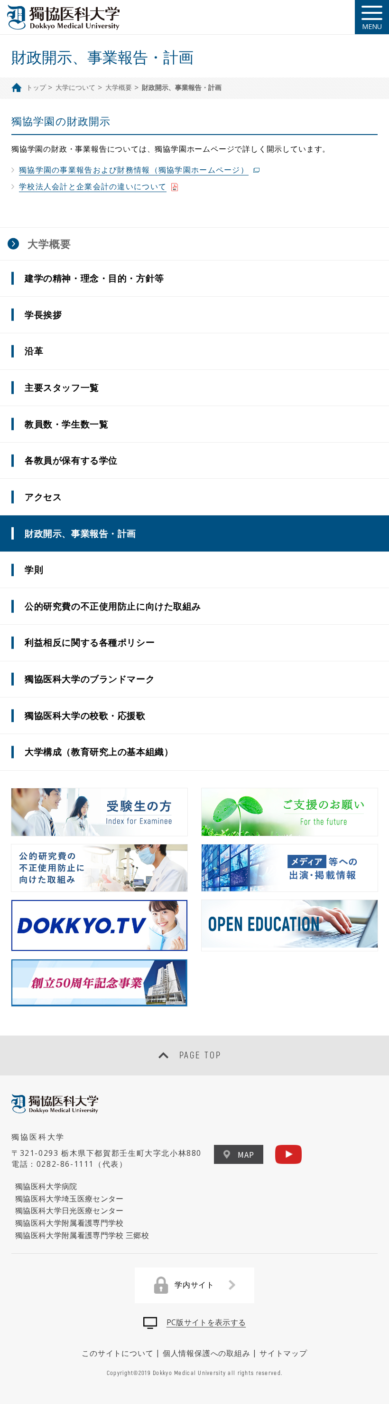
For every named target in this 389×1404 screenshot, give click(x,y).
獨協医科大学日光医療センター (69, 1210)
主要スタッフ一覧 (62, 387)
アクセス (43, 496)
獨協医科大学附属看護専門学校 (69, 1223)
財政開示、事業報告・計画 (80, 533)
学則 (34, 569)
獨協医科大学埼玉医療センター (69, 1198)
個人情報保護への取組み (206, 1353)
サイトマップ (283, 1353)
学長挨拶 (43, 314)
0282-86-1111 (65, 1164)
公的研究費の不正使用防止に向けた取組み (113, 606)
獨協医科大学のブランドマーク (90, 678)
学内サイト (194, 1284)
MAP (246, 1154)
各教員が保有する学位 (71, 460)
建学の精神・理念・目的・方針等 (94, 277)
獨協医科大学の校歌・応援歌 (85, 715)
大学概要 (118, 87)
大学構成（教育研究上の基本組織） (99, 751)
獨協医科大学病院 (46, 1186)
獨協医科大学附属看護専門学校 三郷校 (82, 1235)
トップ (36, 87)
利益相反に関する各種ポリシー (90, 642)
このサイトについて (117, 1353)
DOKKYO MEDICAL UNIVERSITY (64, 17)
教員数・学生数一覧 (66, 423)
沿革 (34, 350)
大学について (75, 87)
